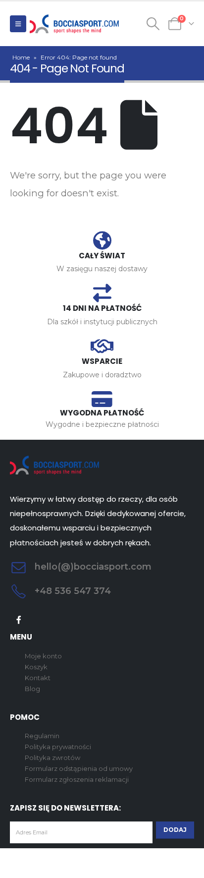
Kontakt (38, 678)
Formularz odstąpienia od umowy (79, 768)
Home (21, 57)
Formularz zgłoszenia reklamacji (77, 779)
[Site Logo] (74, 23)
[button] (18, 23)
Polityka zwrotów (52, 757)
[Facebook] (19, 620)
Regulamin (42, 736)
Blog (32, 689)
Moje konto (43, 656)
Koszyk (36, 667)
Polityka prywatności (58, 747)
